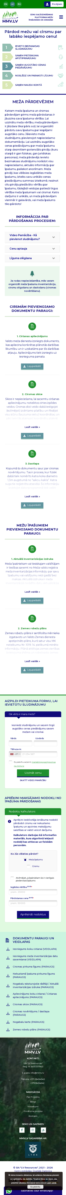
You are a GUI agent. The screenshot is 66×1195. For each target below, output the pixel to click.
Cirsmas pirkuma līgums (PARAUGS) (33, 966)
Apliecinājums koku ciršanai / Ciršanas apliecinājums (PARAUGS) (35, 995)
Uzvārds (39, 738)
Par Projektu (33, 1097)
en (5, 4)
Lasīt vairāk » (32, 427)
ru (19, 4)
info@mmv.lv (37, 1073)
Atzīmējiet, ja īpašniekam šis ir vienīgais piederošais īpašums (35, 879)
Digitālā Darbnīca (42, 1171)
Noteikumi (33, 1106)
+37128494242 (37, 1083)
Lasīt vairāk (51, 1183)
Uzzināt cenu (33, 772)
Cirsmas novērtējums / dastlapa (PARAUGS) (31, 1013)
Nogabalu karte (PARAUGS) (28, 1022)
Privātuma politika (33, 1111)
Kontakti (33, 1116)
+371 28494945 (37, 1079)
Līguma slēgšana (21, 258)
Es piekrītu (35, 1186)
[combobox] (15, 754)
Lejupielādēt (34, 366)
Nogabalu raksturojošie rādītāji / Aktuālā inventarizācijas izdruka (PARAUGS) (35, 985)
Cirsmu (35, 866)
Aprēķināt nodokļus (33, 914)
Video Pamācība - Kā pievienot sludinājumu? (25, 237)
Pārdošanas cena (22, 898)
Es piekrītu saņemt (22, 762)
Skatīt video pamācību (33, 780)
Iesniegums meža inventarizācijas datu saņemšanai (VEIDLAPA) (35, 958)
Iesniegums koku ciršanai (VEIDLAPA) (35, 949)
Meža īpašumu (36, 859)
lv (12, 4)
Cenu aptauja (18, 248)
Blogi (33, 1101)
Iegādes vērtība (21, 887)
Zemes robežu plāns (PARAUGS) (31, 1029)
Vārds (13, 738)
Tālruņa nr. (16, 749)
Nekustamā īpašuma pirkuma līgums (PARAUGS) (34, 975)
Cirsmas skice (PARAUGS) (27, 1004)
